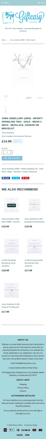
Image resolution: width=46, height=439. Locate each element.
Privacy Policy (23, 388)
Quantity (5, 148)
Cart (42, 3)
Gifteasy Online (17, 425)
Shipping (23, 384)
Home (3, 40)
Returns (23, 391)
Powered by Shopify (30, 425)
